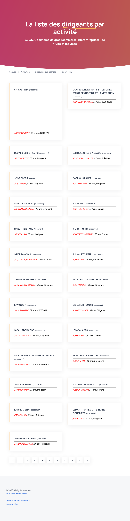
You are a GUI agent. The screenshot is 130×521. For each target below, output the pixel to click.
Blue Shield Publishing (16, 493)
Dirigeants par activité (45, 71)
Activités (25, 71)
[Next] (87, 460)
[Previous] (12, 460)
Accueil (12, 71)
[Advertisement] (35, 111)
